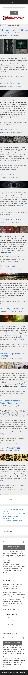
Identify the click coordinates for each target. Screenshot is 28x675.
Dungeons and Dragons (9, 169)
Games (4, 76)
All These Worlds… (8, 174)
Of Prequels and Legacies (11, 219)
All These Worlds (7, 122)
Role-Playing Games (13, 76)
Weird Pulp (14, 443)
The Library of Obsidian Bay (12, 309)
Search (14, 12)
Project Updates (5, 212)
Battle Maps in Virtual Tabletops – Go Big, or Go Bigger (14, 31)
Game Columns (17, 122)
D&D (13, 490)
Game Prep (5, 396)
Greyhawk (16, 261)
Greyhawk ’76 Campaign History (12, 520)
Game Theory (16, 391)
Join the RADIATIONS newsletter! (14, 547)
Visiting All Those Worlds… (11, 83)
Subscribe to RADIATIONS (12, 642)
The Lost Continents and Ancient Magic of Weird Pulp (12, 402)
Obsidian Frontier (21, 490)
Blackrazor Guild (6, 490)
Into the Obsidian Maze (10, 448)
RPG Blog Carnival (11, 125)
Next (6, 494)
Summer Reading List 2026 (11, 516)
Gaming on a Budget (9, 266)
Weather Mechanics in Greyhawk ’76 (14, 514)
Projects (2, 125)
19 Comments (6, 214)
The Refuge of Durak (9, 130)
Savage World (6, 443)
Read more (4, 71)
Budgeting (5, 304)
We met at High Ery (8, 518)
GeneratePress (22, 672)
